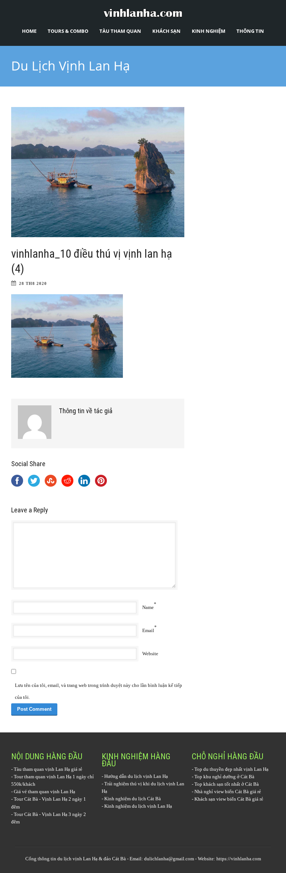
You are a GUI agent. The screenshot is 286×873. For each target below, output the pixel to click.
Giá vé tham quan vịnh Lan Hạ (44, 791)
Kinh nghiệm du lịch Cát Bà (132, 798)
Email (148, 630)
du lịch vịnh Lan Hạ (77, 858)
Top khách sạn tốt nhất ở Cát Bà (226, 784)
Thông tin (250, 31)
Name (148, 607)
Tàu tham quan (120, 31)
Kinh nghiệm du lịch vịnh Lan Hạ (138, 806)
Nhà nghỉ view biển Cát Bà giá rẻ (227, 791)
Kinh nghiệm (208, 31)
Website (150, 653)
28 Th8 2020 (33, 283)
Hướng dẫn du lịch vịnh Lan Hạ (136, 776)
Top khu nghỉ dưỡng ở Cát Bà (224, 776)
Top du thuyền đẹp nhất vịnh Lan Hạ (231, 769)
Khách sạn (166, 31)
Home (29, 31)
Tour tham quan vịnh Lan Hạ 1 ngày (50, 776)
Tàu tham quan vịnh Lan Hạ (42, 769)
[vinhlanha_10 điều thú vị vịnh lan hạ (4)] (97, 172)
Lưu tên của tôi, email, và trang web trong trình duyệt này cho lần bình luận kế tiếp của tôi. (98, 691)
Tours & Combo (68, 31)
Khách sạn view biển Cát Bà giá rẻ (228, 799)
